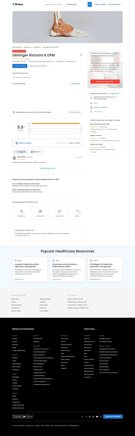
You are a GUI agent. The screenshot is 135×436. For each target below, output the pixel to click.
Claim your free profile (105, 81)
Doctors (13, 302)
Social (14, 361)
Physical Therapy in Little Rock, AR (78, 308)
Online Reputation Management (43, 358)
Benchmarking (16, 386)
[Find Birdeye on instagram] (93, 416)
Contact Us (87, 377)
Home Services (65, 350)
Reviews (14, 341)
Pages (14, 347)
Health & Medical (45, 299)
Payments (15, 369)
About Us (87, 338)
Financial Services (66, 344)
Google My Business (39, 372)
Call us (96, 103)
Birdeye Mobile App (18, 408)
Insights (14, 383)
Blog (85, 353)
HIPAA (47, 425)
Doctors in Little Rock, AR (75, 299)
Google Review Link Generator (108, 355)
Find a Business (104, 361)
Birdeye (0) (37, 152)
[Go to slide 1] (104, 77)
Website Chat (37, 367)
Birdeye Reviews (89, 368)
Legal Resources (89, 374)
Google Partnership (18, 405)
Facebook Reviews (38, 375)
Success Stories (89, 365)
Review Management (39, 352)
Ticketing (15, 389)
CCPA (52, 425)
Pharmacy (43, 308)
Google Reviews (38, 369)
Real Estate (64, 362)
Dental (63, 341)
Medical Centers (16, 305)
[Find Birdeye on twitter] (86, 416)
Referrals (15, 344)
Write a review (100, 4)
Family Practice (16, 311)
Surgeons (43, 302)
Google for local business (41, 349)
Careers (86, 362)
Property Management (68, 356)
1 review (26, 59)
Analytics (15, 399)
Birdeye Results (88, 371)
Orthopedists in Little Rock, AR (77, 302)
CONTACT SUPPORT (113, 416)
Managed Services (104, 338)
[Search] (90, 4)
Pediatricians (15, 308)
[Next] (80, 213)
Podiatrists (37, 47)
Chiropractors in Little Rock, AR (77, 305)
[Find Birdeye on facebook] (83, 416)
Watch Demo (88, 344)
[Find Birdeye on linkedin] (90, 416)
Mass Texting (16, 367)
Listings (14, 338)
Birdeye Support (104, 367)
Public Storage (65, 359)
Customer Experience (40, 381)
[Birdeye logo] (18, 4)
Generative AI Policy (61, 425)
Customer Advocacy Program (108, 372)
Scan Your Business (105, 358)
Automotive (64, 338)
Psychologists (44, 311)
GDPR (42, 425)
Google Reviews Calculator (107, 349)
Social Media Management (41, 384)
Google (99, 111)
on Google (29, 157)
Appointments (16, 364)
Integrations (16, 402)
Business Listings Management (43, 378)
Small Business (38, 338)
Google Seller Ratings (18, 350)
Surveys (14, 380)
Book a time (87, 347)
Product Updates (89, 359)
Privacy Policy (30, 425)
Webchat (15, 358)
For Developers (103, 364)
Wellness (64, 368)
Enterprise (36, 341)
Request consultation (39, 66)
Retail (62, 365)
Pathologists (44, 305)
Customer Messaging (40, 361)
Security (37, 425)
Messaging (15, 377)
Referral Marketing (38, 364)
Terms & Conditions (18, 425)
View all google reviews (47, 168)
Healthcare (27, 47)
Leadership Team (89, 341)
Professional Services (105, 341)
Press (85, 356)
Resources (87, 350)
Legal (62, 353)
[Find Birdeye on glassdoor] (100, 416)
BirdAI (14, 396)
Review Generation (39, 355)
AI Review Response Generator (108, 352)
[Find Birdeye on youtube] (97, 416)
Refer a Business (104, 369)
